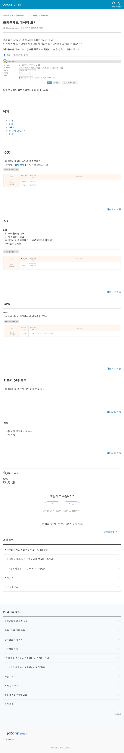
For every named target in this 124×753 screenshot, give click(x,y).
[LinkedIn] (13, 482)
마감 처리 (9, 676)
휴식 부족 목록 (11, 685)
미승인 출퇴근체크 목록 (16, 695)
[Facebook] (4, 482)
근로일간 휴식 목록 (14, 639)
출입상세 (19, 164)
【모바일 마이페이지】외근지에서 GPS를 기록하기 (29, 559)
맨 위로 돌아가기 (111, 532)
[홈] (11, 5)
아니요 (71, 504)
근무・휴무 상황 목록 (15, 630)
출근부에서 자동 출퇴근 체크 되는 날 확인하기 (26, 550)
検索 (113, 7)
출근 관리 (45, 15)
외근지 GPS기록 (17, 130)
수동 (11, 120)
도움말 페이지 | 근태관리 (14, 15)
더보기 (118, 713)
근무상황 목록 (11, 648)
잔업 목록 (9, 704)
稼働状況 (119, 7)
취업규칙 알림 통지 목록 (16, 621)
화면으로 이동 (114, 209)
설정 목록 (33, 15)
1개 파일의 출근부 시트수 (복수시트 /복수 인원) (27, 658)
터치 (11, 123)
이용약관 (10, 739)
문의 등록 (77, 524)
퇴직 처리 (9, 577)
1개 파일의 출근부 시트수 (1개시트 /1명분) (25, 568)
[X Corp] (8, 482)
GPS (11, 127)
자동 (11, 134)
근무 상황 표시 (11, 587)
